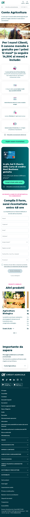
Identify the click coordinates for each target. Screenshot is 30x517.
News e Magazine (5, 409)
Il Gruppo (3, 390)
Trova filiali (4, 393)
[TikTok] (6, 379)
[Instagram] (17, 379)
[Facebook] (3, 379)
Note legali (4, 483)
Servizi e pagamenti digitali (8, 406)
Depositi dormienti (6, 498)
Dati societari (5, 480)
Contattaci (4, 396)
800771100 (20, 509)
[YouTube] (10, 379)
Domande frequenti (6, 399)
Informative (4, 421)
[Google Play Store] (6, 384)
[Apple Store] (18, 384)
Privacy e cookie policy (7, 491)
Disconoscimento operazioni (8, 418)
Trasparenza (4, 502)
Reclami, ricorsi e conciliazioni (9, 494)
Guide (2, 412)
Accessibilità (4, 505)
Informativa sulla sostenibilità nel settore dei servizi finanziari (14, 425)
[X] (21, 379)
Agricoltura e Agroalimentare (11, 7)
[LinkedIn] (14, 379)
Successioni (4, 403)
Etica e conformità (6, 432)
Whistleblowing (5, 435)
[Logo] (3, 2)
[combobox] (15, 230)
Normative (4, 415)
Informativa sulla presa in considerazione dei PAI (13, 429)
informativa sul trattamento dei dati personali (16, 266)
